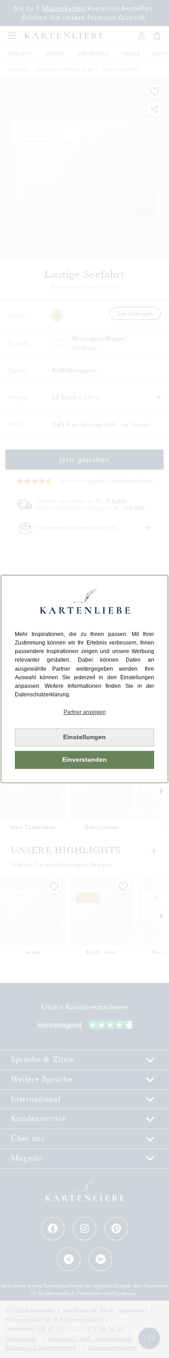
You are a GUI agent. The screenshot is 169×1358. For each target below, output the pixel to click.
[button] (84, 712)
